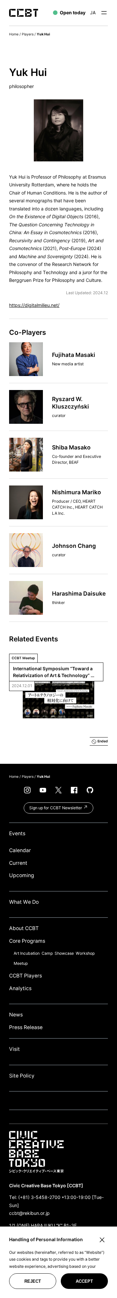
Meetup (21, 963)
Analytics (20, 988)
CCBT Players (25, 976)
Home (14, 34)
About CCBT (24, 928)
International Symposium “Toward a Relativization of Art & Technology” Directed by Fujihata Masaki (53, 672)
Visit (14, 1049)
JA (93, 12)
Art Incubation (27, 953)
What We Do (24, 902)
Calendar (20, 850)
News (16, 1015)
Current (18, 863)
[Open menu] (104, 13)
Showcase (64, 953)
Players (27, 34)
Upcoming (21, 875)
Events (17, 833)
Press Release (26, 1027)
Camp (47, 953)
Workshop (85, 953)
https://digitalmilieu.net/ (34, 305)
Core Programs (27, 941)
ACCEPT (84, 1281)
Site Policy (21, 1076)
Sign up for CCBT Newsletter (56, 807)
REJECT (32, 1281)
